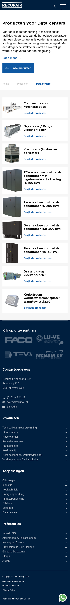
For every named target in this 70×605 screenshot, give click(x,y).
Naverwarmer (10, 436)
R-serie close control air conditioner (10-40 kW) (41, 250)
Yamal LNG (9, 533)
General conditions (10, 586)
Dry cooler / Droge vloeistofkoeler (38, 127)
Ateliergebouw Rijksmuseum (19, 538)
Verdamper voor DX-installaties (20, 459)
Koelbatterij (9, 450)
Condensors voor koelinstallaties (36, 105)
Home (5, 83)
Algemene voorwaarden (13, 581)
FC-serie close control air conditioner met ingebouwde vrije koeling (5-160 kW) (42, 177)
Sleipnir (6, 556)
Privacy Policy (8, 590)
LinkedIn (12, 406)
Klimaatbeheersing (13, 498)
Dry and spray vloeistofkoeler (35, 273)
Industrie (7, 485)
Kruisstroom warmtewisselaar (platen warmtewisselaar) (42, 298)
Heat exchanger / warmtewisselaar (22, 455)
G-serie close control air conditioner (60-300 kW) (42, 227)
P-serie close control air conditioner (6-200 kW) (41, 204)
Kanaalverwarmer (12, 441)
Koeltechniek (10, 489)
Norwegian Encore (13, 542)
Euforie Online (23, 599)
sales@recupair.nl (17, 402)
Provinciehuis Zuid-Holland (18, 547)
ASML (6, 560)
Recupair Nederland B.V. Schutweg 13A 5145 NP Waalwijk (16, 383)
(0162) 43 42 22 (16, 397)
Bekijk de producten (35, 113)
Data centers (9, 512)
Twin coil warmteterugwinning (19, 427)
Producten (22, 83)
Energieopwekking (13, 494)
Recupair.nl (24, 576)
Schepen (7, 507)
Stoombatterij (10, 432)
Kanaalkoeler (10, 445)
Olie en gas (9, 480)
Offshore (7, 503)
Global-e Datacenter (14, 551)
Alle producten (22, 68)
